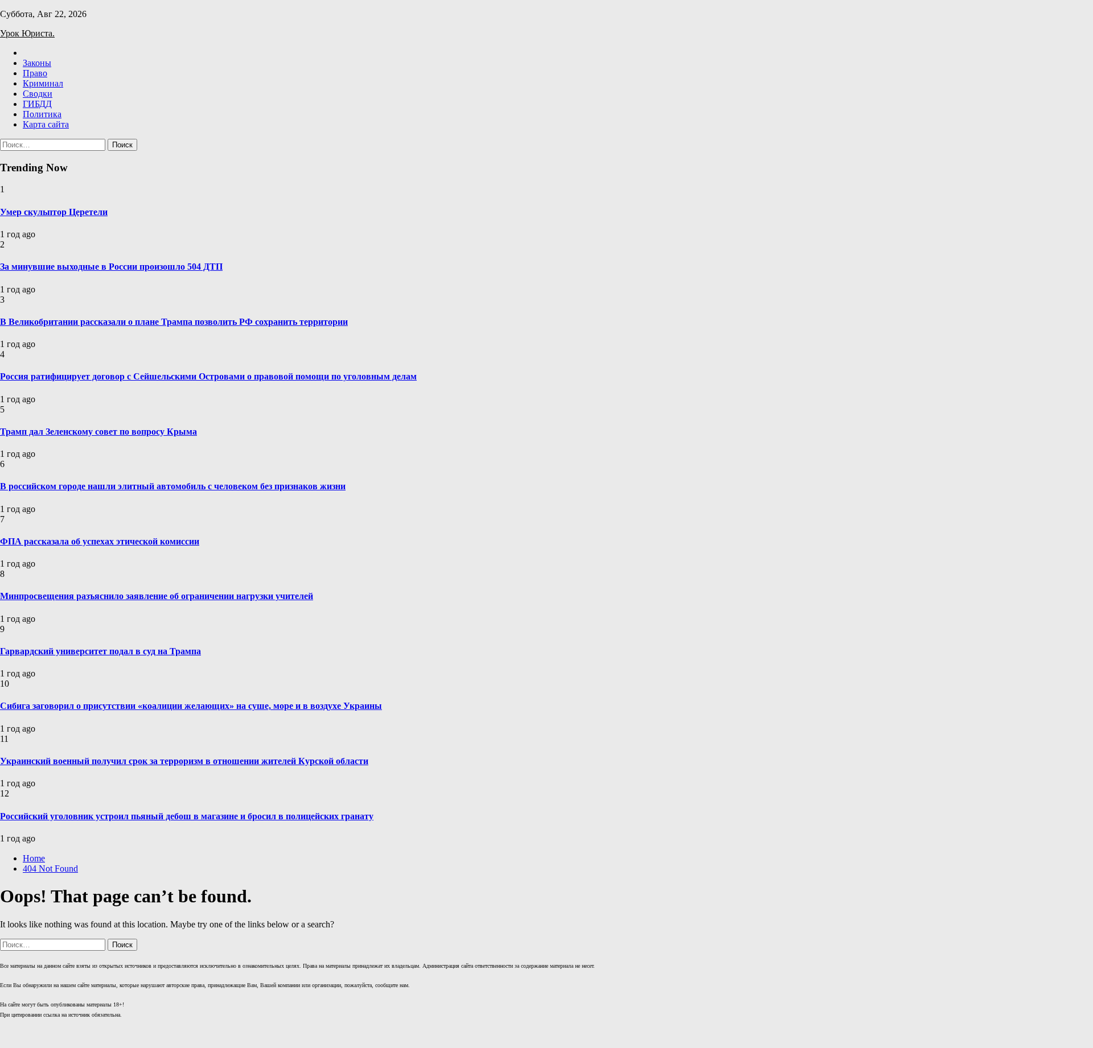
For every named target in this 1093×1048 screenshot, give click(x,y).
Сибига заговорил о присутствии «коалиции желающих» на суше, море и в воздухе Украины (191, 706)
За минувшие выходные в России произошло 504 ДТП (111, 266)
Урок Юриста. (27, 33)
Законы (37, 63)
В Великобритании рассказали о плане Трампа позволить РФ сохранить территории (174, 322)
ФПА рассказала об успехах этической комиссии (99, 541)
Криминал (43, 83)
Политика (42, 114)
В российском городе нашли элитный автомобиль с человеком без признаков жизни (173, 486)
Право (35, 73)
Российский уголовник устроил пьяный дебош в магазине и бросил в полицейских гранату (186, 816)
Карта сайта (46, 124)
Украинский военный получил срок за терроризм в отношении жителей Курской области (184, 761)
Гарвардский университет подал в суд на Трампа (100, 651)
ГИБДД (37, 104)
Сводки (37, 93)
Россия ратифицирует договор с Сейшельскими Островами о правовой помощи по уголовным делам (208, 376)
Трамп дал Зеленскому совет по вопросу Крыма (98, 431)
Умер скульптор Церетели (54, 212)
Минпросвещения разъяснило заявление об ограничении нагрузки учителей (156, 596)
